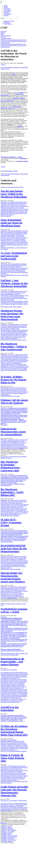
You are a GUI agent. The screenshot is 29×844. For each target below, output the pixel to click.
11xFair (14, 74)
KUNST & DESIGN (6, 35)
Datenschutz (7, 22)
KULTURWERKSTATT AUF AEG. (14, 535)
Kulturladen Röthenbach (7, 101)
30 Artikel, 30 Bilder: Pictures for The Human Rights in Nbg (13, 379)
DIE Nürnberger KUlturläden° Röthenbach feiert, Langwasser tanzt (10, 466)
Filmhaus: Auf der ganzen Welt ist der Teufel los (14, 401)
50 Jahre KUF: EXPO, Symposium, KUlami (11, 522)
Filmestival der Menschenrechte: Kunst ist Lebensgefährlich (13, 431)
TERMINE (6, 12)
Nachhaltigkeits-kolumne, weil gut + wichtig (14, 610)
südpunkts (20, 126)
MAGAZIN (7, 8)
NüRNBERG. (14, 479)
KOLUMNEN (7, 10)
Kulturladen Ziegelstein (19, 98)
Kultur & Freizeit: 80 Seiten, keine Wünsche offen (12, 758)
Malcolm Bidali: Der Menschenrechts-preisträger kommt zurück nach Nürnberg (13, 577)
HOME (5, 5)
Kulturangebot (24, 67)
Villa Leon (22, 92)
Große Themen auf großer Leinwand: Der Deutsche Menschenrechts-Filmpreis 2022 (14, 791)
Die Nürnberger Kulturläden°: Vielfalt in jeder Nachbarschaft (14, 346)
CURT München (8, 23)
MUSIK (3, 33)
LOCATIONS (7, 11)
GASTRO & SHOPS (6, 38)
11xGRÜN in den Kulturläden (10, 708)
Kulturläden (23, 158)
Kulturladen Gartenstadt (7, 108)
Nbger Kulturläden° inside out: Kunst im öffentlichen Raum (11, 222)
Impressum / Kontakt (9, 21)
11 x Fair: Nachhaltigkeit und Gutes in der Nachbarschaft (14, 256)
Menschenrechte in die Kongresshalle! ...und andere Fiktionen (12, 661)
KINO (2, 34)
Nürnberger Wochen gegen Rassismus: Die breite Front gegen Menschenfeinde (12, 315)
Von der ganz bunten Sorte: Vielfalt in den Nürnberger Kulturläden (14, 194)
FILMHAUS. (14, 415)
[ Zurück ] (3, 64)
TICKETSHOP (7, 14)
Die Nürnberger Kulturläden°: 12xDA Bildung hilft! (12, 492)
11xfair (3, 67)
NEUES (6, 7)
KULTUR (3, 37)
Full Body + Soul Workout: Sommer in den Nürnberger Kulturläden (14, 283)
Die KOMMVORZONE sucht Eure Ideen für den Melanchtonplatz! (14, 548)
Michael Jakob (17, 106)
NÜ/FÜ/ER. (14, 634)
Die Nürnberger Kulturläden (13, 67)
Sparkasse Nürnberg (22, 161)
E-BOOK (6, 15)
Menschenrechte (5, 68)
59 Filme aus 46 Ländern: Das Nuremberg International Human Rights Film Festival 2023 (14, 730)
